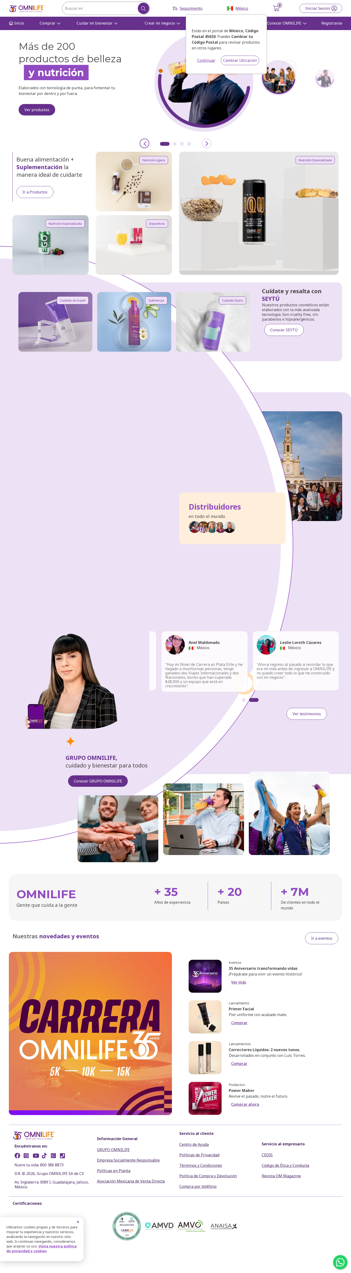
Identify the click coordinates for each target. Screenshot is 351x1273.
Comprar (47, 23)
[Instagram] (28, 1156)
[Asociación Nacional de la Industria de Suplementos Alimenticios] (224, 1226)
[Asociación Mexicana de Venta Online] (192, 1226)
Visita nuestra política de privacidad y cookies (41, 1248)
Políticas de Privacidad (199, 1155)
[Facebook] (19, 1156)
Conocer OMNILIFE (284, 23)
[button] (164, 144)
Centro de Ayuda (194, 1144)
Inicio (18, 23)
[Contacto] (64, 1156)
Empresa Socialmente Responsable (128, 1160)
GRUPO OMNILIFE (113, 1149)
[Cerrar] (78, 1222)
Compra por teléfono (198, 1186)
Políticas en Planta (113, 1170)
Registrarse (331, 23)
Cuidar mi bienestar (94, 23)
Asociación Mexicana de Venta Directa (131, 1181)
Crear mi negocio (160, 23)
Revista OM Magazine (281, 1176)
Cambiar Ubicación (240, 60)
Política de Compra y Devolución (208, 1176)
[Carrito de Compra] (276, 8)
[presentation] (144, 143)
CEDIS (267, 1155)
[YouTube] (37, 1156)
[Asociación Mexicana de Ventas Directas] (159, 1226)
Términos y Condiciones (200, 1165)
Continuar (206, 60)
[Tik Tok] (46, 1156)
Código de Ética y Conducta (285, 1165)
